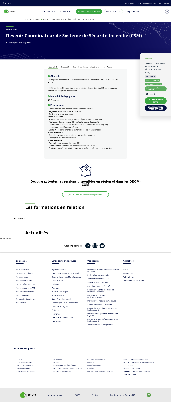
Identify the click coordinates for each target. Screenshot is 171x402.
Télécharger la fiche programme (19, 43)
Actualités (64, 11)
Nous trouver (163, 3)
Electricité (55, 362)
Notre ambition (22, 277)
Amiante (19, 359)
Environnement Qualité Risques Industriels (67, 368)
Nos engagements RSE (25, 288)
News (125, 269)
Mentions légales (55, 395)
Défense (55, 284)
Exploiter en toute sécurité (98, 286)
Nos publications (23, 295)
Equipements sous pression (61, 371)
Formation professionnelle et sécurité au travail (103, 270)
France (6, 3)
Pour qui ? (65, 67)
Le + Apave (108, 67)
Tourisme (56, 314)
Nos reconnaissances (25, 291)
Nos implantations (24, 280)
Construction (57, 280)
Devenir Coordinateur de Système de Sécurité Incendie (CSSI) (68, 19)
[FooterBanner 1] (28, 397)
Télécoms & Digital (60, 306)
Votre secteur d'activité (64, 261)
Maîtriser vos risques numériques (101, 301)
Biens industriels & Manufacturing (66, 277)
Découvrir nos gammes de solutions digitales (102, 314)
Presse (138, 3)
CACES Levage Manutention (26, 371)
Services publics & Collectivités (65, 303)
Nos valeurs (21, 303)
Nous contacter (113, 11)
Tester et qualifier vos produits (100, 324)
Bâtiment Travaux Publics (25, 365)
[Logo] (9, 14)
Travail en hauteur (129, 374)
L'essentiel (53, 67)
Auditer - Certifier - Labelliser (99, 304)
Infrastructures (58, 295)
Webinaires (128, 273)
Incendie (90, 362)
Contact (95, 395)
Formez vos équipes (24, 349)
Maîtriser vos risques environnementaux (96, 296)
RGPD (77, 395)
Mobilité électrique (94, 365)
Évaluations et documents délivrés (86, 67)
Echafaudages (57, 359)
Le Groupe (129, 3)
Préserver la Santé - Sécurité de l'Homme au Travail (100, 291)
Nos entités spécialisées (26, 284)
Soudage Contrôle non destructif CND (136, 371)
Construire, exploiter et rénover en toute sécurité (102, 309)
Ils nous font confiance (26, 299)
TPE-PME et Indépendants (63, 317)
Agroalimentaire (58, 269)
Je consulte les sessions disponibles (85, 194)
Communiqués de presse (133, 280)
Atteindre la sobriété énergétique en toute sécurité (102, 320)
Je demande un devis (155, 100)
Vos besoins (47, 11)
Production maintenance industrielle (100, 371)
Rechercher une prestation (98, 275)
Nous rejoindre (149, 3)
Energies (55, 288)
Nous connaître (22, 269)
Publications (128, 277)
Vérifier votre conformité (97, 282)
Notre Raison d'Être (24, 273)
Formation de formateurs (96, 359)
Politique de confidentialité (122, 395)
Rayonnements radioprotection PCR (135, 359)
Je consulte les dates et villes (155, 108)
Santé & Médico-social (61, 299)
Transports (56, 321)
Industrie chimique (60, 291)
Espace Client (133, 11)
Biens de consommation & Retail (65, 273)
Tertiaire (55, 310)
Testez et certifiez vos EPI (98, 279)
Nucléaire (90, 368)
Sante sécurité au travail (131, 368)
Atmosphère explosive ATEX (25, 362)
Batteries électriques (23, 368)
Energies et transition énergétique (64, 365)
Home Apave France (32, 19)
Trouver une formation (89, 11)
